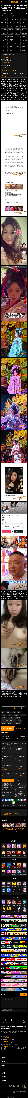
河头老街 (4, 717)
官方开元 (24, 22)
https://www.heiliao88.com (8, 1043)
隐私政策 (12, 1097)
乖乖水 (24, 19)
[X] (15, 800)
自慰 (3, 712)
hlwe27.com (5, 57)
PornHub (4, 43)
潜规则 (16, 715)
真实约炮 (10, 19)
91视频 (10, 50)
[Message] (13, 802)
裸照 (8, 712)
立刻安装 (4, 769)
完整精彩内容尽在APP (7, 728)
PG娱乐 (17, 26)
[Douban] (18, 800)
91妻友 (24, 43)
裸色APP (24, 50)
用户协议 (7, 1097)
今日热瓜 (9, 15)
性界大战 (10, 33)
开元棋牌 (17, 22)
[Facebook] (6, 800)
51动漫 (17, 50)
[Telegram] (9, 800)
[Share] (3, 800)
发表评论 (23, 994)
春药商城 (17, 19)
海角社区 (4, 40)
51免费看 (10, 36)
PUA (14, 712)
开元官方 (24, 26)
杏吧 (4, 50)
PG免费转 (10, 29)
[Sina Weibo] (24, 800)
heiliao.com (18, 751)
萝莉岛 (10, 43)
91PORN (17, 40)
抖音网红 (18, 717)
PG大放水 (24, 29)
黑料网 (3, 723)
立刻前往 (17, 768)
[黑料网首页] (14, 2)
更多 (25, 820)
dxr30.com (5, 760)
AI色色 (10, 47)
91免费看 (3, 36)
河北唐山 (23, 715)
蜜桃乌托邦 (24, 33)
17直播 (10, 26)
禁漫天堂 (17, 43)
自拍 (19, 712)
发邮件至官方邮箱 (20, 780)
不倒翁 (10, 717)
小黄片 (17, 47)
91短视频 (10, 40)
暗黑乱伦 (17, 36)
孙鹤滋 (3, 715)
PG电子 (3, 26)
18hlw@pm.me (5, 76)
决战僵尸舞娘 (18, 33)
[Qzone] (21, 800)
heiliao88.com (5, 68)
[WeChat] (12, 800)
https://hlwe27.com (6, 1038)
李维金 (9, 715)
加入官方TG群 (7, 780)
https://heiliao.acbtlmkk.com (8, 1046)
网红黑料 (3, 15)
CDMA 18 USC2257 (19, 1097)
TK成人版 (24, 40)
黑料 (20, 720)
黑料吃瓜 (18, 723)
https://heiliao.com (6, 62)
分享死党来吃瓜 (21, 728)
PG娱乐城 (3, 22)
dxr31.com (18, 760)
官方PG (10, 22)
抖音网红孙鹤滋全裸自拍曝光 (9, 720)
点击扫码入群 (18, 776)
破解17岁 (24, 36)
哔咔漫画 (24, 47)
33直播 (3, 33)
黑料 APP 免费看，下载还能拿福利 (11, 70)
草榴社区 (4, 47)
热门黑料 (15, 15)
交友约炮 (4, 19)
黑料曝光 (10, 723)
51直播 (17, 29)
